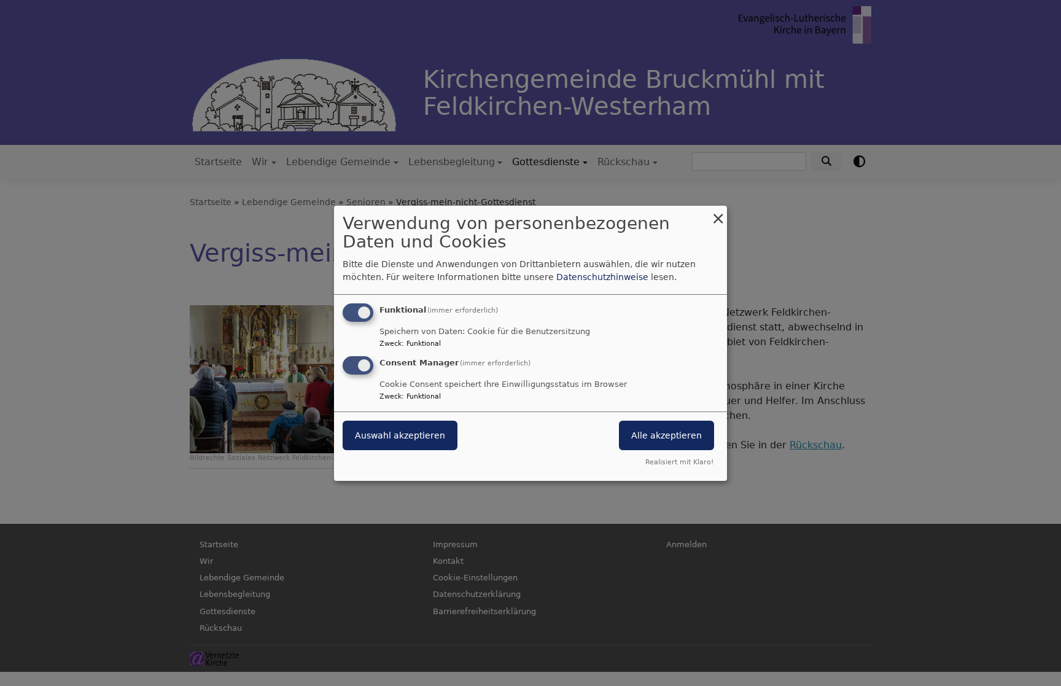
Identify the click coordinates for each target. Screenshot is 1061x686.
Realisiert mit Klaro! (679, 462)
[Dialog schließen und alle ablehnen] (718, 212)
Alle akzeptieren (666, 435)
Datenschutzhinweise (602, 277)
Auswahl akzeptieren (400, 435)
